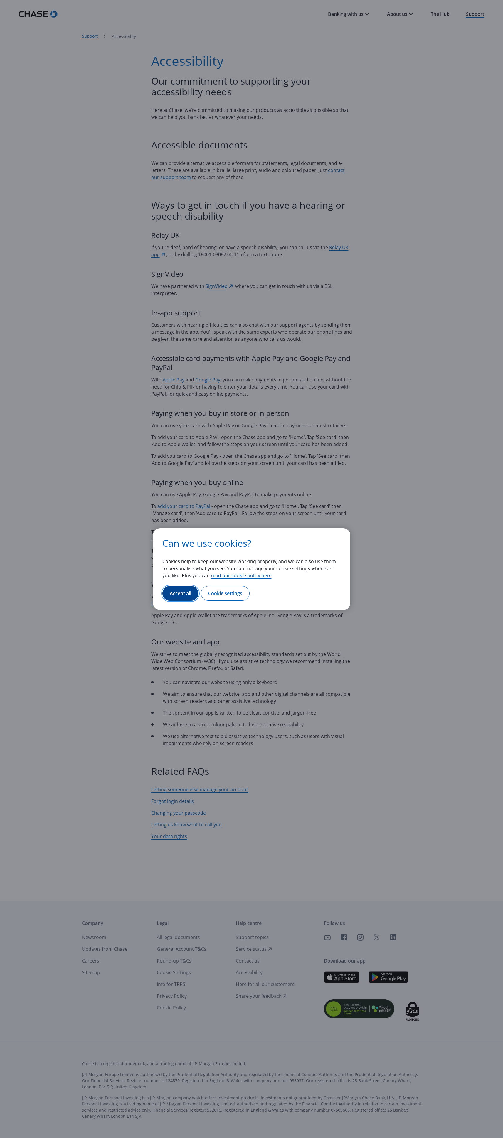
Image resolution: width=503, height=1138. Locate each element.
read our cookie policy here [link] (241, 575)
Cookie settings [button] (225, 593)
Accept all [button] (180, 593)
